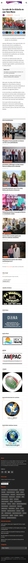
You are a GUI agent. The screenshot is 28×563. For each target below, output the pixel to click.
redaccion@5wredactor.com (6, 558)
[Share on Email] (13, 32)
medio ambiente (17, 501)
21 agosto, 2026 (5, 215)
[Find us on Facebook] (2, 472)
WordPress (8, 557)
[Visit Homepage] (14, 2)
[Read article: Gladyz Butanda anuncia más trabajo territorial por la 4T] (14, 250)
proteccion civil (13, 506)
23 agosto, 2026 (5, 144)
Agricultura (4, 489)
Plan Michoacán (5, 506)
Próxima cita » (6, 281)
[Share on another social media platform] (14, 35)
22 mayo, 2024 (17, 15)
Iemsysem (18, 496)
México (14, 503)
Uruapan (16, 515)
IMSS (23, 496)
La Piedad (16, 499)
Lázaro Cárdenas (5, 501)
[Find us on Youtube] (9, 472)
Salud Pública (11, 508)
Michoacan (4, 503)
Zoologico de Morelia (11, 517)
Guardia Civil (11, 496)
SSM (23, 510)
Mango (11, 501)
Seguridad (4, 510)
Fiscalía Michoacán (7, 138)
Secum (17, 508)
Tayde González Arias (17, 513)
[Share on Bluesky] (21, 32)
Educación (13, 494)
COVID (17, 492)
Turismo (24, 513)
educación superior (20, 494)
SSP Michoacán (8, 513)
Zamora (21, 515)
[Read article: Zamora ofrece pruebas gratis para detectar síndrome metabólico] (14, 226)
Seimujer (18, 510)
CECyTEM (3, 492)
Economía (5, 185)
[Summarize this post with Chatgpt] (24, 32)
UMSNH (11, 515)
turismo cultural (5, 515)
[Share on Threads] (18, 32)
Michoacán (6, 209)
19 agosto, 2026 (5, 239)
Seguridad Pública (11, 510)
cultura (22, 492)
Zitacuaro (3, 517)
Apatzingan (21, 489)
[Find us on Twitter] (5, 472)
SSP (2, 513)
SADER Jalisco (4, 508)
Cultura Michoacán (5, 494)
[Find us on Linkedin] (12, 472)
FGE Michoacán (5, 496)
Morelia (9, 503)
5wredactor (10, 15)
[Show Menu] (1, 2)
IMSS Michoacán (5, 499)
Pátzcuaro (19, 506)
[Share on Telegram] (15, 32)
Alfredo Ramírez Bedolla (13, 489)
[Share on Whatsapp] (10, 32)
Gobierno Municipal (7, 233)
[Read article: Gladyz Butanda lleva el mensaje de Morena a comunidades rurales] (14, 202)
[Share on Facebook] (3, 32)
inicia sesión (9, 266)
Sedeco (22, 508)
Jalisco (11, 499)
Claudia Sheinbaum (11, 492)
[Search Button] (26, 2)
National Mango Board (21, 503)
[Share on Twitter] (7, 32)
